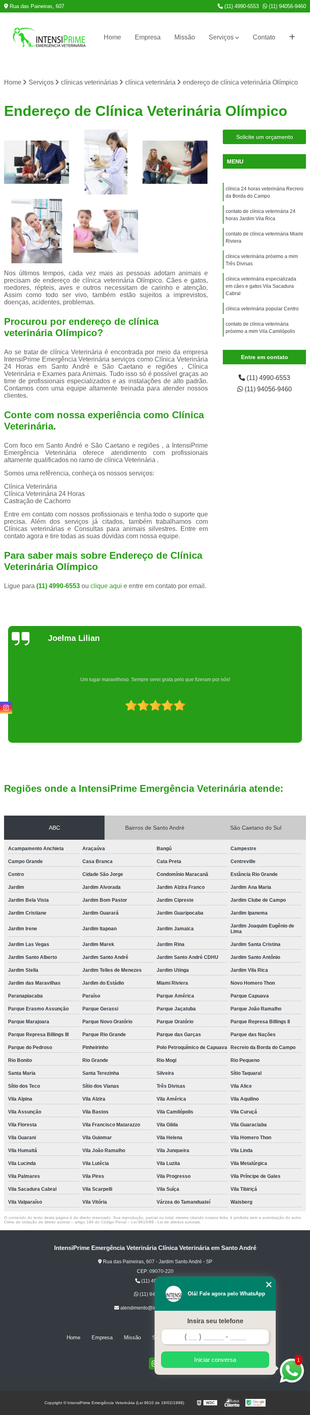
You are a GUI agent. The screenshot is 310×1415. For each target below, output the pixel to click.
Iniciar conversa (215, 1359)
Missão (184, 37)
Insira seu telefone (215, 1321)
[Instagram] (6, 708)
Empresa (148, 37)
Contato (264, 37)
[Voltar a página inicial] (49, 37)
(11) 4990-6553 (241, 6)
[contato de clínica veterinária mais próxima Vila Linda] (36, 231)
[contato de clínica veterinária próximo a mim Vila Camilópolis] (106, 231)
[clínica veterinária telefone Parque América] (106, 162)
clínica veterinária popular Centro (262, 309)
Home (112, 37)
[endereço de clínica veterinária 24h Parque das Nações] (36, 162)
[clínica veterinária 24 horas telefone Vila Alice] (175, 162)
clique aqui (106, 586)
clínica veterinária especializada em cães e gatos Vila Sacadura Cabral (261, 286)
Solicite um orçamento (264, 137)
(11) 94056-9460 (286, 6)
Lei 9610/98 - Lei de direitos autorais (165, 1222)
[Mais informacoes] (292, 37)
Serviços (221, 37)
